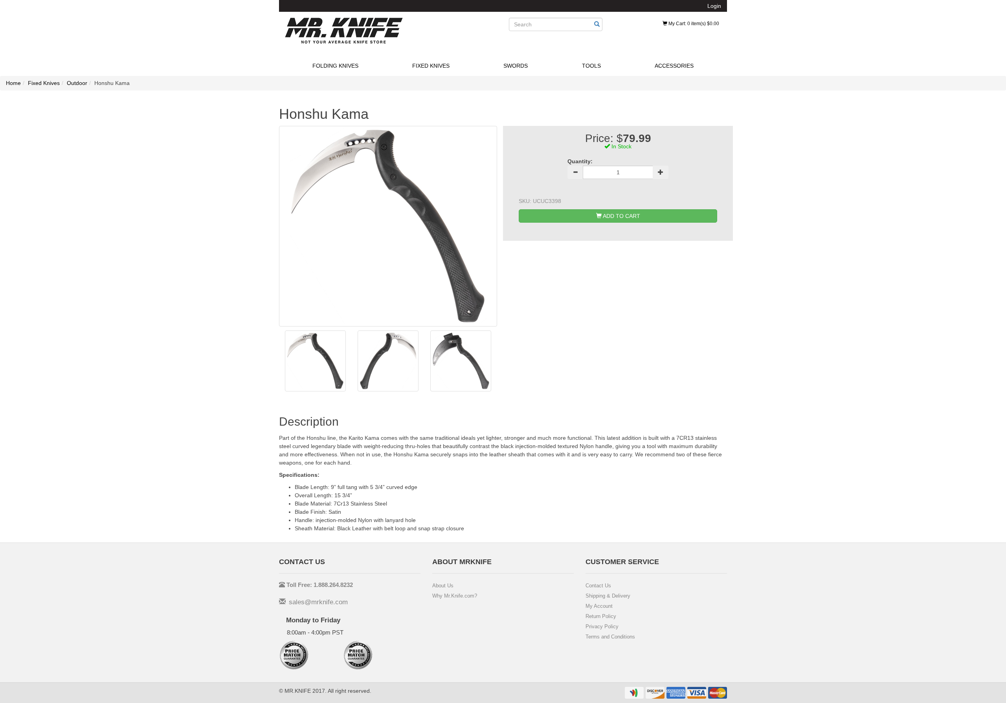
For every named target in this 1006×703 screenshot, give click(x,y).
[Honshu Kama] (315, 360)
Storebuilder (344, 31)
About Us (442, 586)
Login (714, 6)
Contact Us (598, 586)
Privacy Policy (602, 626)
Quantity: (580, 161)
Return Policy (601, 616)
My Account (599, 606)
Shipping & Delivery (608, 596)
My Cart (693, 23)
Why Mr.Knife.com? (454, 596)
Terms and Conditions (610, 637)
